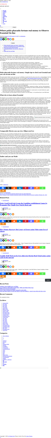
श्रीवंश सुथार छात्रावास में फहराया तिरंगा (8, 289)
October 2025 (5, 315)
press (4, 352)
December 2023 (6, 329)
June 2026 (5, 305)
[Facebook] (1, 39)
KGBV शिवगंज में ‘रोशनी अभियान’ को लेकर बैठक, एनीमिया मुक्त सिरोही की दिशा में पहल (16, 287)
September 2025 (6, 316)
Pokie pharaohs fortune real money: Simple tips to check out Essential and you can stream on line (14, 46)
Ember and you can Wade (9, 51)
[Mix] (37, 188)
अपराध (4, 13)
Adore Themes (29, 436)
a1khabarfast (22, 36)
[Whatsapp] (6, 39)
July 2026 (5, 304)
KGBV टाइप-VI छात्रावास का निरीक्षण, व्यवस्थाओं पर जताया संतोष (13, 290)
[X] (3, 39)
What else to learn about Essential (11, 47)
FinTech (4, 345)
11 (3, 338)
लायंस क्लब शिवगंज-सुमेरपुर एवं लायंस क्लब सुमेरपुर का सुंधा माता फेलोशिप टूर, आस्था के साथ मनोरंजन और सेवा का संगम (23, 291)
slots (4, 353)
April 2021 (5, 330)
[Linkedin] (20, 188)
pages (4, 351)
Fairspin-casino (6, 344)
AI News (5, 340)
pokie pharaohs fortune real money (34, 78)
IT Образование (6, 349)
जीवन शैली (5, 21)
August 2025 (5, 317)
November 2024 (6, 325)
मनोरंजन (4, 19)
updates (4, 358)
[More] (13, 39)
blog (4, 343)
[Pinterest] (25, 188)
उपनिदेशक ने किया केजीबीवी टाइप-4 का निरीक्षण (9, 286)
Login (4, 23)
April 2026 (5, 307)
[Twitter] (10, 39)
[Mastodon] (31, 188)
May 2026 (5, 306)
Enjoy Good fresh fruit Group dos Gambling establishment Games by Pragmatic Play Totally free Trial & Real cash (23, 204)
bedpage (4, 341)
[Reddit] (14, 188)
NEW (4, 350)
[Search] (0, 26)
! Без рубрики (6, 336)
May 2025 (5, 320)
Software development (7, 356)
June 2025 (5, 319)
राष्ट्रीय (4, 15)
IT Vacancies (5, 347)
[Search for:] (6, 27)
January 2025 (5, 324)
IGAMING (5, 346)
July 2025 (5, 318)
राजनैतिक (4, 11)
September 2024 (6, 326)
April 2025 (5, 322)
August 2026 (5, 303)
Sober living (5, 354)
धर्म (3, 22)
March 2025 (5, 323)
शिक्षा (4, 17)
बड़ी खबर (4, 10)
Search (1, 278)
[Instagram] (8, 39)
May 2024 (5, 328)
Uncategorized (7, 192)
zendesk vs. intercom (7, 359)
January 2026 (5, 311)
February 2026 (6, 310)
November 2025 (6, 313)
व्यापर (4, 14)
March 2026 (5, 309)
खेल (3, 20)
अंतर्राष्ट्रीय (5, 16)
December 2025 (6, 312)
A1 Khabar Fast (3, 4)
